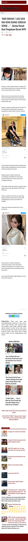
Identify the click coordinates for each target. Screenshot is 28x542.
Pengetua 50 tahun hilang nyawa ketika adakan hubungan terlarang (17, 441)
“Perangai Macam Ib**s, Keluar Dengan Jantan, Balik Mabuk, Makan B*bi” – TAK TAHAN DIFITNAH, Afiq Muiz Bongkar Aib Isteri (17, 492)
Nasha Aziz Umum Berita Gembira (15, 465)
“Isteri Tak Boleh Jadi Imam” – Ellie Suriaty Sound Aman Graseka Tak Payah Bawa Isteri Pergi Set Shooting (13, 359)
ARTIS (4, 32)
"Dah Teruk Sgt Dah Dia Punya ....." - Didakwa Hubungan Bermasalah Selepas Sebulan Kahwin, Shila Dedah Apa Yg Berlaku (13, 380)
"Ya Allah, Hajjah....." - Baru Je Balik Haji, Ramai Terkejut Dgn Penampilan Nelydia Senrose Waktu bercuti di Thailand (13, 401)
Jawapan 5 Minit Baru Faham (14, 504)
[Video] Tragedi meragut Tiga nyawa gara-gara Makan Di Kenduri (14, 411)
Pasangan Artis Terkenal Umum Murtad (16, 432)
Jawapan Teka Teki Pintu (13, 473)
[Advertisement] (14, 52)
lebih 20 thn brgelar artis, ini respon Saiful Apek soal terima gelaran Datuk (16, 449)
